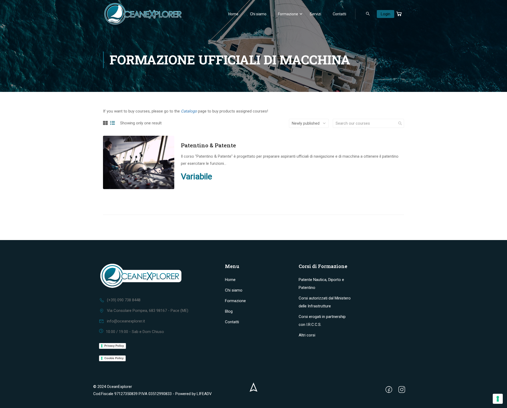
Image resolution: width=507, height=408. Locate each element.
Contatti (339, 14)
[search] (400, 123)
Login (385, 14)
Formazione (288, 14)
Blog (229, 311)
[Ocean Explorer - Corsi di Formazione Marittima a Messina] (142, 14)
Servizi (315, 14)
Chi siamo (258, 14)
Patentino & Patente (208, 145)
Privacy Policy (114, 346)
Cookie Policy (114, 358)
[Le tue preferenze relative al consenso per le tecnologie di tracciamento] (498, 399)
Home (233, 14)
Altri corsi (307, 335)
